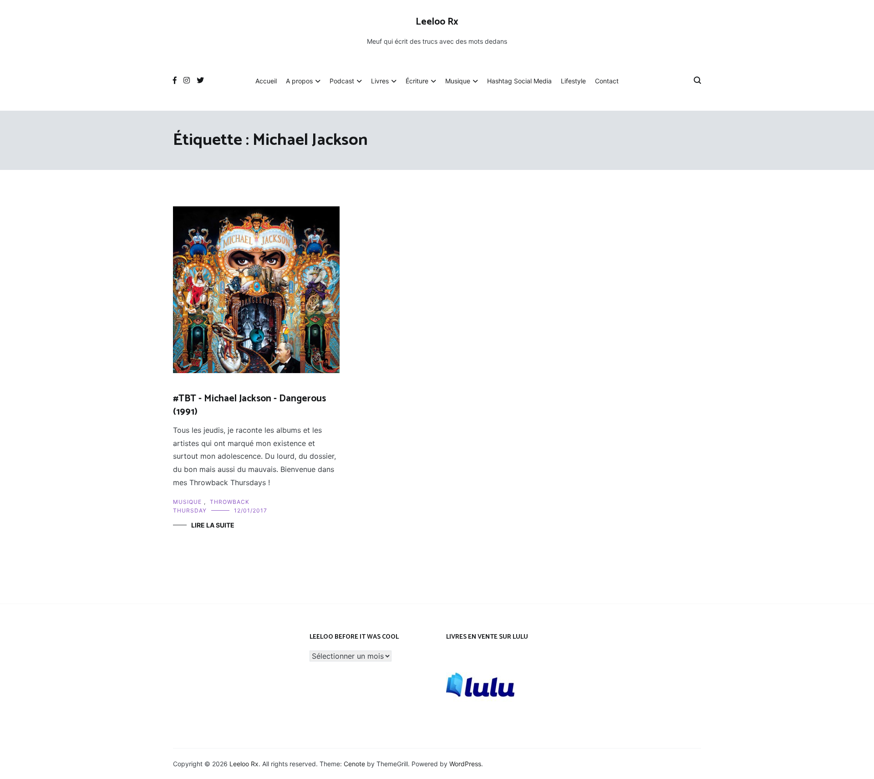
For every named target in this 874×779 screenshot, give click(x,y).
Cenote (354, 764)
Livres (380, 81)
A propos (299, 81)
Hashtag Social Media (519, 81)
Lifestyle (573, 81)
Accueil (266, 81)
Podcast (342, 81)
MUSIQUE (187, 501)
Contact (607, 81)
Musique (457, 81)
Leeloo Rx (437, 22)
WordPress (465, 764)
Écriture (417, 81)
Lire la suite (212, 525)
